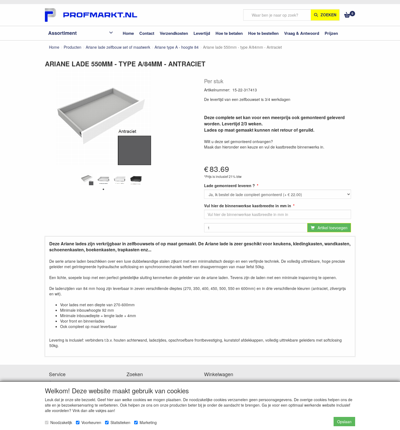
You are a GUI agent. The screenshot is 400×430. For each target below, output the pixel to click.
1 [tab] (103, 189)
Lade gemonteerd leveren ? (229, 185)
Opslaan (344, 421)
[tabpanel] (87, 179)
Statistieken (120, 422)
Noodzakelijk (61, 422)
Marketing (148, 422)
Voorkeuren (91, 422)
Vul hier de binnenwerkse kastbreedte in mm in (247, 205)
